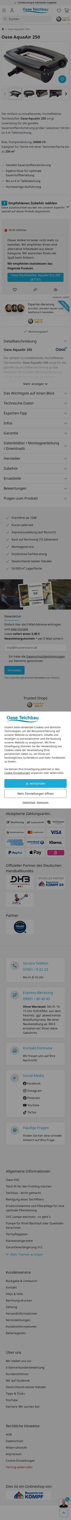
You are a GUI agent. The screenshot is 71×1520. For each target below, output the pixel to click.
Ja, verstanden (35, 783)
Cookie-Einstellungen (17, 773)
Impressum (42, 802)
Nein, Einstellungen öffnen (35, 794)
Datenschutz (29, 802)
